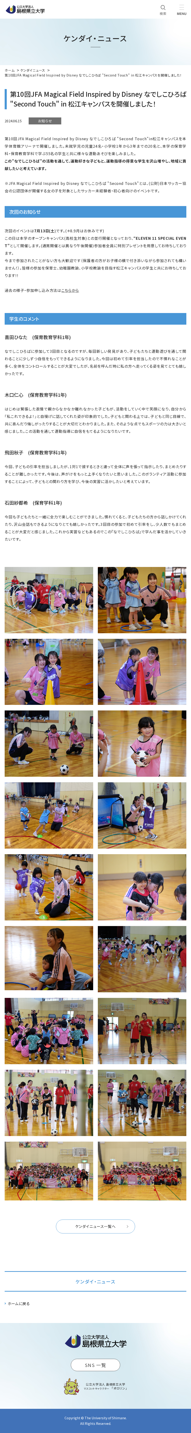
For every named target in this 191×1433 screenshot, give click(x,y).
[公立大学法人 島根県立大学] (25, 9)
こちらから (70, 290)
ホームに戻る (19, 1303)
